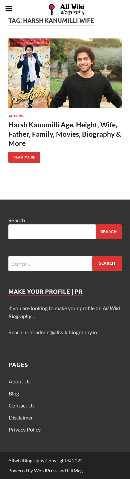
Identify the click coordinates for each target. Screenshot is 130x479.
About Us (20, 381)
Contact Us (22, 405)
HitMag (75, 470)
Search (16, 220)
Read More (21, 155)
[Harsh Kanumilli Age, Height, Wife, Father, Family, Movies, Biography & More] (65, 73)
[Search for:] (65, 263)
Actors (15, 116)
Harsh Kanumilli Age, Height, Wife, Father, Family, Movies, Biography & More (64, 133)
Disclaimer (21, 417)
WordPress (45, 470)
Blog (14, 393)
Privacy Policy (25, 429)
